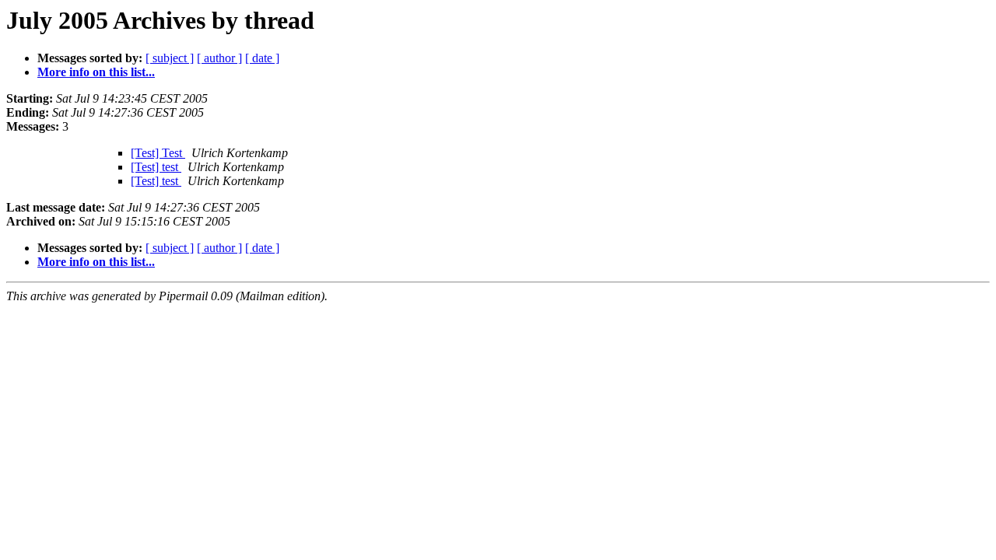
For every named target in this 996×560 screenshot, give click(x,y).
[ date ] (262, 58)
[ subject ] (170, 58)
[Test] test (156, 166)
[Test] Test (158, 152)
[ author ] (219, 58)
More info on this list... (96, 72)
